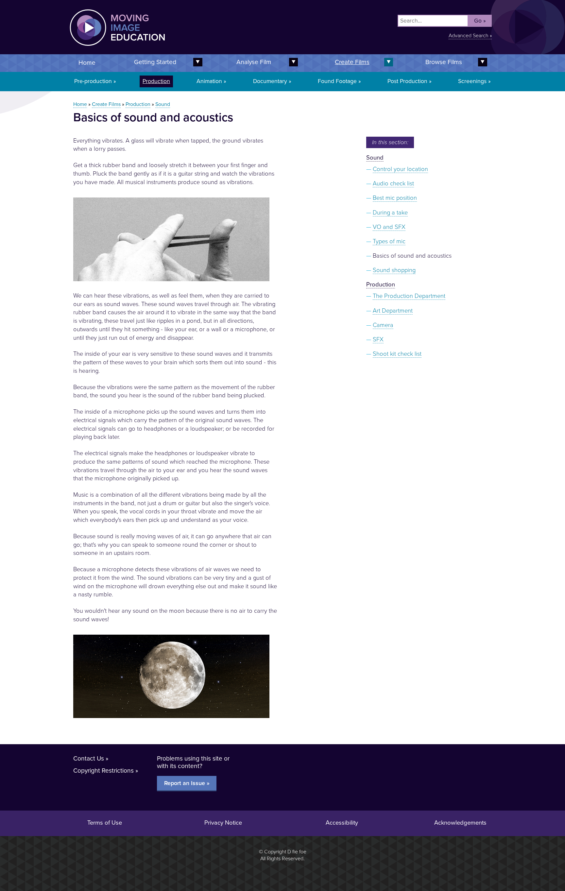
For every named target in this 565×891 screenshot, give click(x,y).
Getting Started (155, 62)
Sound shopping (394, 270)
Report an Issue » (187, 783)
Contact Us (88, 758)
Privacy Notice (223, 822)
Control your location (400, 169)
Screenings (472, 81)
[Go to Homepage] (176, 50)
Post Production (407, 81)
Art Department (393, 310)
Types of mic (389, 241)
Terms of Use (104, 822)
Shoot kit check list (397, 353)
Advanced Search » (470, 35)
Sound (162, 104)
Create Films (352, 62)
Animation (209, 81)
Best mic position (395, 197)
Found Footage (337, 81)
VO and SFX (389, 227)
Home (86, 62)
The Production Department (409, 296)
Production (156, 81)
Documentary (270, 81)
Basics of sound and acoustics (412, 255)
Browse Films (443, 62)
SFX (378, 339)
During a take (390, 212)
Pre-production (93, 81)
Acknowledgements (460, 822)
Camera (383, 325)
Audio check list (393, 183)
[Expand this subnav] (292, 62)
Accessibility (342, 822)
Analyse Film (253, 62)
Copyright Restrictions (103, 770)
